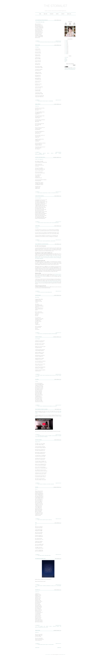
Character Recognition (42, 222)
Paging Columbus (48, 435)
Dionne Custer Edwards (54, 412)
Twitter (66, 24)
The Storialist (55, 6)
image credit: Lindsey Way (42, 192)
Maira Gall (63, 654)
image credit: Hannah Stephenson (44, 585)
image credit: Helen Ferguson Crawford (45, 406)
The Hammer (58, 256)
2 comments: (37, 584)
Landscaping (37, 225)
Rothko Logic (53, 585)
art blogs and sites (41, 292)
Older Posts (59, 647)
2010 (66, 51)
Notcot (39, 276)
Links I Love (69, 13)
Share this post (58, 152)
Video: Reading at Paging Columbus (41, 409)
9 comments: (37, 291)
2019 (66, 40)
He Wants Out (37, 589)
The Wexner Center (52, 256)
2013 (66, 47)
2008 (66, 53)
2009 (66, 52)
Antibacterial (37, 630)
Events (57, 13)
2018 (66, 41)
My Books (51, 13)
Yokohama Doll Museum (40, 258)
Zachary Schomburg (44, 436)
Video (39, 436)
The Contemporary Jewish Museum (48, 257)
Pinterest (74, 24)
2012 (66, 48)
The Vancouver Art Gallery (57, 255)
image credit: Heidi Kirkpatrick (53, 222)
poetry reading (55, 435)
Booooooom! (56, 275)
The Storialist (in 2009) (57, 274)
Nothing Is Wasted (38, 439)
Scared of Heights (38, 336)
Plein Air (36, 487)
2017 (66, 42)
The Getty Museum (47, 255)
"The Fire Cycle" (45, 415)
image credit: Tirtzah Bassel (48, 644)
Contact (62, 13)
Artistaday (41, 276)
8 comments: (37, 152)
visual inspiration (48, 292)
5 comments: (37, 191)
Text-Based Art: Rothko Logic (40, 558)
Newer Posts (37, 647)
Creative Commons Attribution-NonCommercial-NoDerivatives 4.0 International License (70, 68)
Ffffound (45, 276)
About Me (45, 13)
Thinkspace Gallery (37, 256)
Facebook (68, 24)
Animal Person (37, 104)
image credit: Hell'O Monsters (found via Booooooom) (48, 375)
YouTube (72, 24)
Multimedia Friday (41, 435)
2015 (66, 45)
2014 (66, 46)
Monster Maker (38, 295)
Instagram (70, 24)
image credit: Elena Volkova (43, 519)
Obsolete (51, 255)
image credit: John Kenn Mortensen (44, 333)
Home (40, 13)
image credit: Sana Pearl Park (45, 555)
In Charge (37, 379)
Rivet (41, 256)
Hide (36, 522)
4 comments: (37, 374)
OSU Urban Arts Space (46, 256)
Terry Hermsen (48, 412)
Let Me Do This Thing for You (40, 157)
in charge (55, 406)
